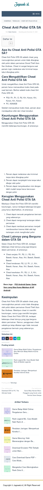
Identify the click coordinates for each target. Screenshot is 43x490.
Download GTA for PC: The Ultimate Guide (10, 390)
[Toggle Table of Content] (9, 43)
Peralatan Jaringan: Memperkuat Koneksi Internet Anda (25, 371)
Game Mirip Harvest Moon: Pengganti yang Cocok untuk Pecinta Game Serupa (32, 391)
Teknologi (13, 383)
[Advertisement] (21, 150)
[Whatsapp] (18, 338)
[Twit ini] (7, 338)
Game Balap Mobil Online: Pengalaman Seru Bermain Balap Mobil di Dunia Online (27, 351)
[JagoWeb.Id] (21, 4)
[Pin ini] (11, 338)
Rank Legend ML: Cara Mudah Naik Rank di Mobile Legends (26, 361)
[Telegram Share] (15, 338)
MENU (38, 14)
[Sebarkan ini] (3, 338)
